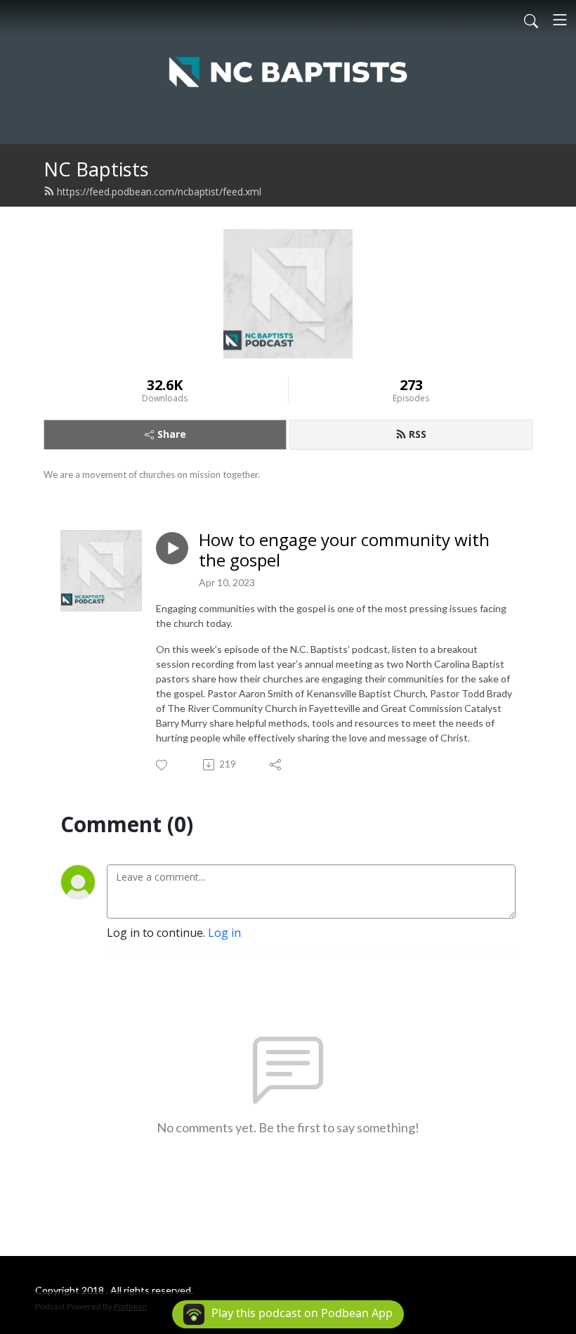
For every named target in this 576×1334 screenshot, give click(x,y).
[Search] (531, 20)
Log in (224, 932)
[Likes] (163, 765)
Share (171, 434)
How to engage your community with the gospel (344, 550)
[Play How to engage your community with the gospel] (172, 548)
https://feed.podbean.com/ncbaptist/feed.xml (159, 191)
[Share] (276, 765)
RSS (417, 434)
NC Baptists (96, 169)
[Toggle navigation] (560, 19)
